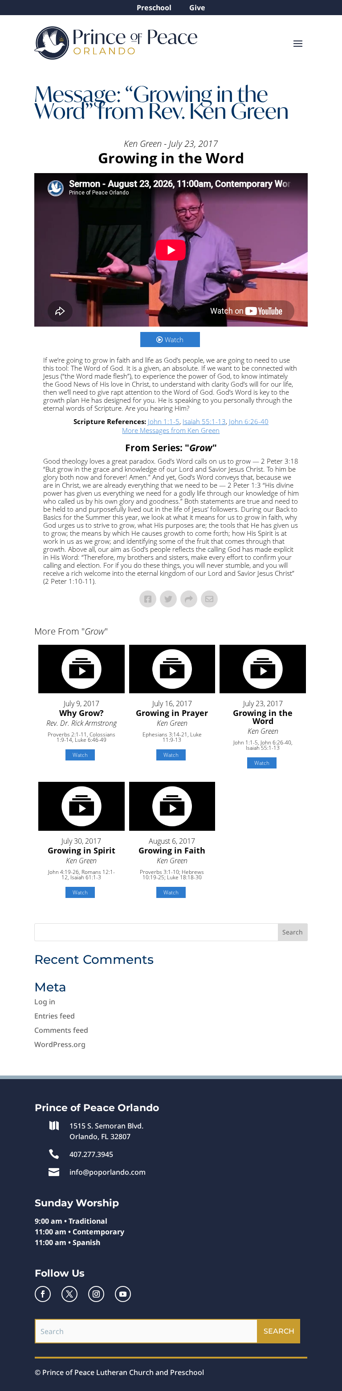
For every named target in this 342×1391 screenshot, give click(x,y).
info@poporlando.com (107, 1172)
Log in (44, 1002)
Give (197, 7)
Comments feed (61, 1030)
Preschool (154, 7)
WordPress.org (60, 1044)
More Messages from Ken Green (171, 430)
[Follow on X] (69, 1294)
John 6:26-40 (249, 421)
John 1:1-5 (163, 421)
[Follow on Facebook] (43, 1294)
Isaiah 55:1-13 (204, 421)
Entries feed (54, 1016)
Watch (174, 339)
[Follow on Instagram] (96, 1294)
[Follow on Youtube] (123, 1294)
